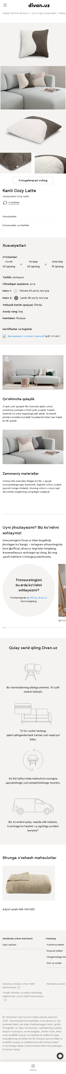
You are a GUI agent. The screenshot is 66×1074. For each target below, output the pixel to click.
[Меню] (5, 5)
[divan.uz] (39, 5)
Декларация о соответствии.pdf (26, 336)
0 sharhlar (13, 202)
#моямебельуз (12, 552)
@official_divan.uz (20, 548)
